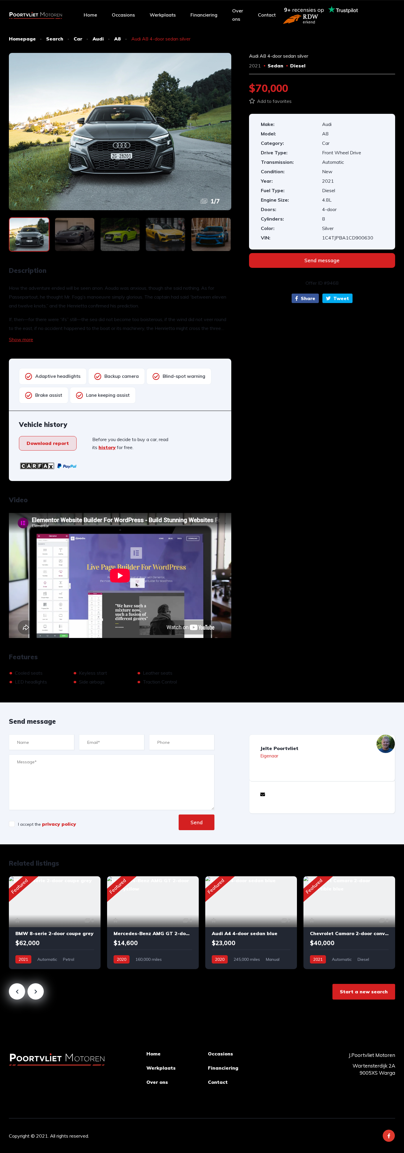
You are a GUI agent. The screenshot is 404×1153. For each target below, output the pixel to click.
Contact (267, 15)
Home (90, 15)
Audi (98, 39)
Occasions (123, 15)
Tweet (340, 298)
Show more (21, 339)
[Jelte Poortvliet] (385, 744)
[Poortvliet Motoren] (35, 15)
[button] (48, 443)
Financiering (203, 15)
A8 (117, 39)
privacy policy (59, 824)
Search (54, 39)
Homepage (22, 39)
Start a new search (364, 992)
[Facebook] (389, 1136)
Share (307, 298)
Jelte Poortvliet (279, 748)
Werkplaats (163, 15)
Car (78, 39)
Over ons (237, 15)
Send (196, 822)
